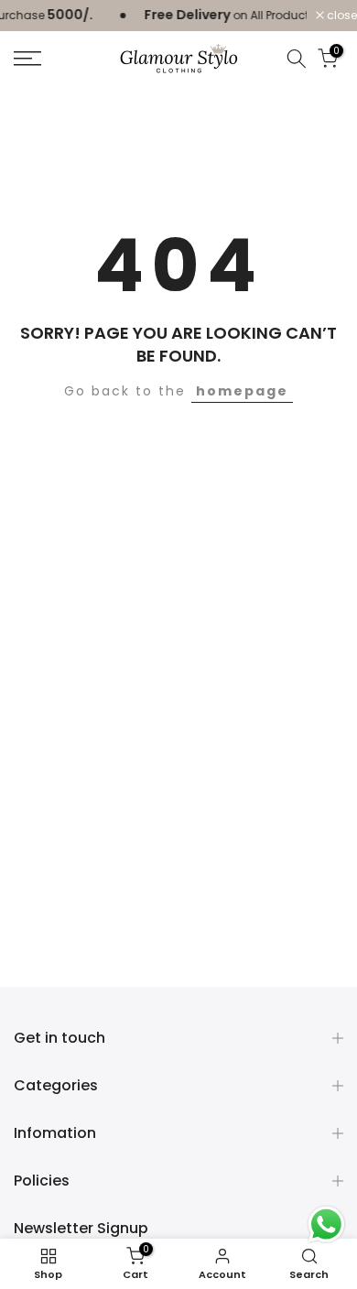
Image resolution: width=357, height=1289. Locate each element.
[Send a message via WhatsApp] (326, 1224)
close (340, 15)
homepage (242, 391)
